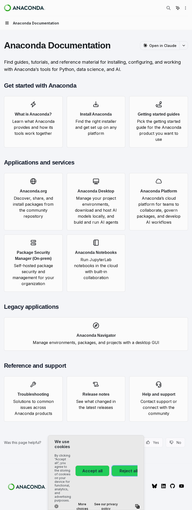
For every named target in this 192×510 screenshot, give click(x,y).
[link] (33, 122)
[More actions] (185, 7)
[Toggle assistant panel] (178, 8)
